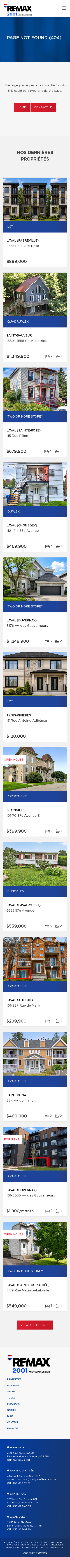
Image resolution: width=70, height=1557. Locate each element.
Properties (14, 1379)
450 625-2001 (21, 1460)
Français (12, 1428)
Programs (13, 1404)
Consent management (52, 1547)
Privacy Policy (14, 1547)
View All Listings (35, 1325)
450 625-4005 (22, 1506)
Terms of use (30, 1547)
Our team (13, 1385)
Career (11, 1410)
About (11, 1392)
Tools (11, 1398)
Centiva (41, 1552)
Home (21, 107)
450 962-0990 (22, 1529)
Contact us (43, 107)
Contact (12, 1422)
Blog (10, 1416)
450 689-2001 (21, 1483)
